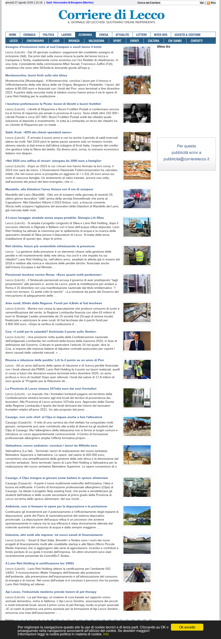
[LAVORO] (66, 34)
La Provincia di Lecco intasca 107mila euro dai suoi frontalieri (50, 388)
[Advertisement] (186, 109)
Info (106, 633)
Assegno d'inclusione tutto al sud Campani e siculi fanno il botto (53, 46)
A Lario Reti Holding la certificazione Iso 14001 (39, 563)
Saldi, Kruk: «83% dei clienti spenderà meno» (38, 132)
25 (144, 620)
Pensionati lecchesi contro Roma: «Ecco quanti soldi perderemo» (53, 274)
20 (115, 620)
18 (103, 620)
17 (97, 620)
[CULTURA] (154, 40)
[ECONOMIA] (85, 34)
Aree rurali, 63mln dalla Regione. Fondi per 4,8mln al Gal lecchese (53, 303)
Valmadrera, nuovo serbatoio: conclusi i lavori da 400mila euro (51, 445)
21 (121, 620)
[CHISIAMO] (175, 40)
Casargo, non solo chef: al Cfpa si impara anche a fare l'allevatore (53, 417)
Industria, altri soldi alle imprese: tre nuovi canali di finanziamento (54, 534)
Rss (213, 2)
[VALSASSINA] (96, 40)
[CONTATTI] (196, 40)
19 (109, 620)
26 (150, 620)
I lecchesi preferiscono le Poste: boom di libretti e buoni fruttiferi (53, 103)
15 (86, 620)
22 (126, 620)
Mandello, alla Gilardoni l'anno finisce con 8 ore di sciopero (49, 189)
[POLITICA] (48, 34)
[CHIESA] (104, 34)
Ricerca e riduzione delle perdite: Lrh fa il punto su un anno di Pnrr (54, 360)
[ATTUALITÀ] (122, 34)
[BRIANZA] (74, 40)
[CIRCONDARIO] (35, 40)
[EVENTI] (135, 40)
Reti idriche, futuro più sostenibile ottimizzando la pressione (50, 246)
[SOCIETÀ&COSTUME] (187, 34)
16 (91, 620)
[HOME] (13, 34)
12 (68, 620)
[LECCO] (13, 40)
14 (80, 620)
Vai (202, 2)
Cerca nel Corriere (149, 2)
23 (132, 620)
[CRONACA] (29, 34)
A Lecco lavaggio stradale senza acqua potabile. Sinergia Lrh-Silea (54, 217)
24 (138, 620)
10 (57, 620)
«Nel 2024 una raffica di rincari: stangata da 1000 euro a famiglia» (53, 160)
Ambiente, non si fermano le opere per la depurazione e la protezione (56, 506)
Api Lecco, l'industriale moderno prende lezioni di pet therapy (50, 591)
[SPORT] (117, 40)
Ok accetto (187, 627)
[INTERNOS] (161, 34)
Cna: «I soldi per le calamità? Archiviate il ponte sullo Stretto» (50, 331)
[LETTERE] (142, 34)
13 (74, 620)
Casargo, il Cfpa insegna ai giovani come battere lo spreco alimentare (56, 477)
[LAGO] (56, 40)
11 (63, 620)
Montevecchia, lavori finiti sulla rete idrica (36, 75)
